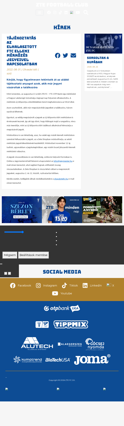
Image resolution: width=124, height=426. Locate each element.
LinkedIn (96, 285)
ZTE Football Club (62, 5)
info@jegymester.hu (63, 161)
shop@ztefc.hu (61, 179)
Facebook (24, 285)
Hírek (62, 27)
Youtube (66, 293)
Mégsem (10, 255)
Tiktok (73, 285)
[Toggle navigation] (40, 12)
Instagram (50, 285)
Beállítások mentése (33, 255)
